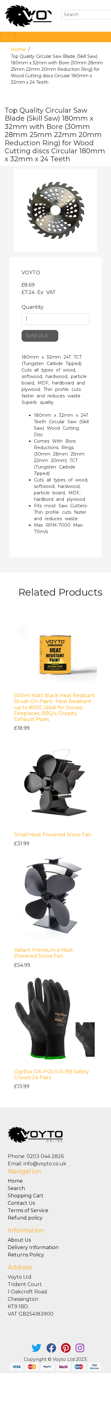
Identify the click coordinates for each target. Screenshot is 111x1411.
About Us (19, 1240)
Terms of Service (28, 1210)
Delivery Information (33, 1247)
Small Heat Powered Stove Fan (52, 835)
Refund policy (25, 1218)
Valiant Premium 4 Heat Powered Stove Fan (43, 953)
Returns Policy (26, 1255)
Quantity (32, 307)
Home (19, 49)
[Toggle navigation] (7, 37)
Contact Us (21, 1203)
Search (16, 1188)
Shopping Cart (25, 1196)
